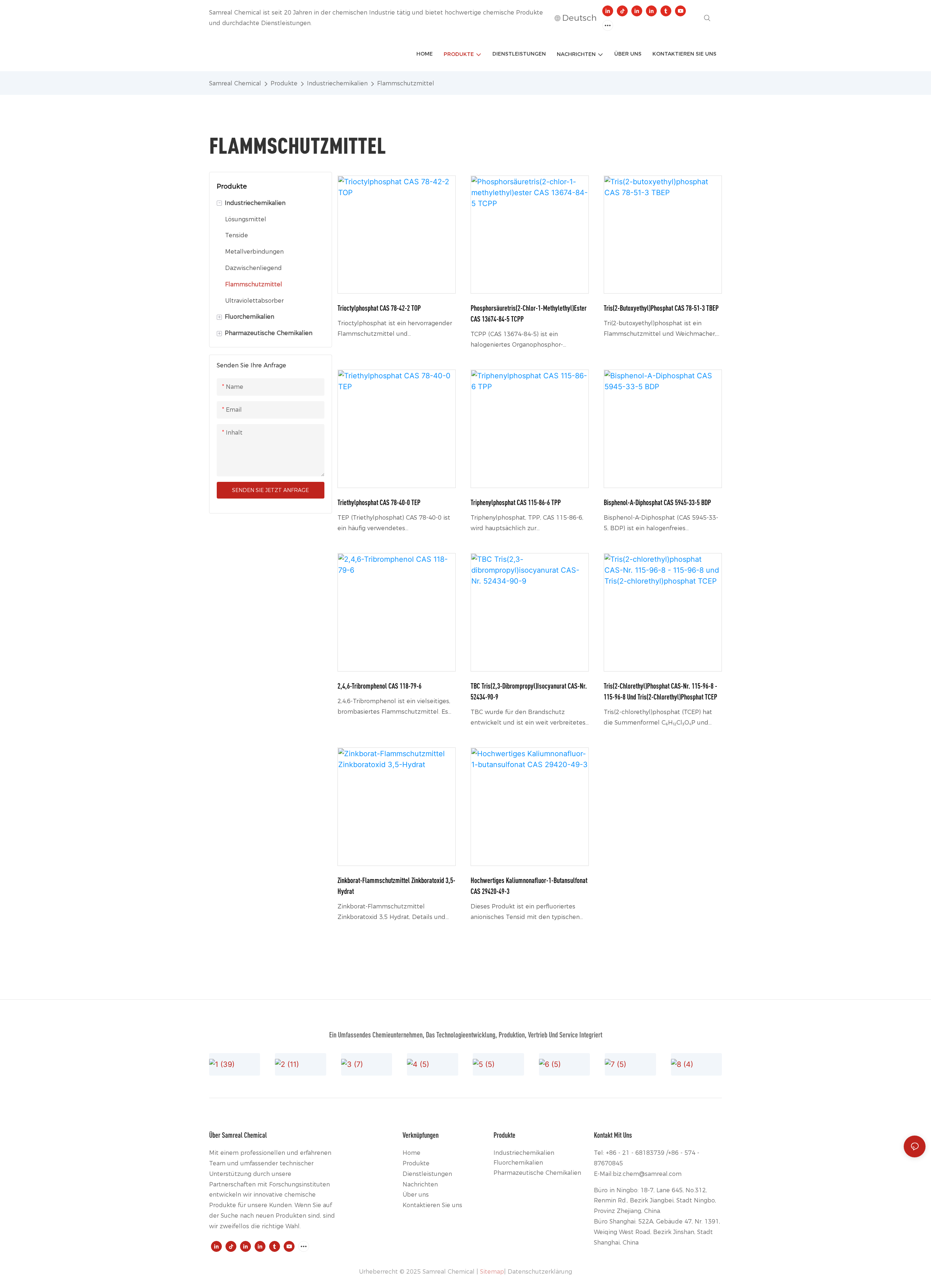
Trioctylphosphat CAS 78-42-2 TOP (379, 308)
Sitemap (492, 1271)
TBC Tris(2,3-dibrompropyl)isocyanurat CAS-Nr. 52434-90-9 (529, 691)
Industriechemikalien (337, 83)
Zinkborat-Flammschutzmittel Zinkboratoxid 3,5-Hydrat (396, 885)
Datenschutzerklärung (540, 1271)
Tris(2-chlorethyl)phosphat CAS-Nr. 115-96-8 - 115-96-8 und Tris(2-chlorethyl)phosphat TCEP (660, 691)
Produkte (284, 83)
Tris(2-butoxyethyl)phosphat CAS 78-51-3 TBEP (661, 308)
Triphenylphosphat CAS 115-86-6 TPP (516, 502)
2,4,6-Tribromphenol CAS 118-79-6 (379, 686)
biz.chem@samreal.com (647, 1173)
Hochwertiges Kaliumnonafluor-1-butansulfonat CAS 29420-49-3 (529, 885)
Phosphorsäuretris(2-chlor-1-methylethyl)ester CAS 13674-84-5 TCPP (529, 313)
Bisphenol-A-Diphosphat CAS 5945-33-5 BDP (657, 502)
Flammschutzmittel (405, 83)
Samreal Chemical (235, 83)
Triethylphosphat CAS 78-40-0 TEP (378, 502)
